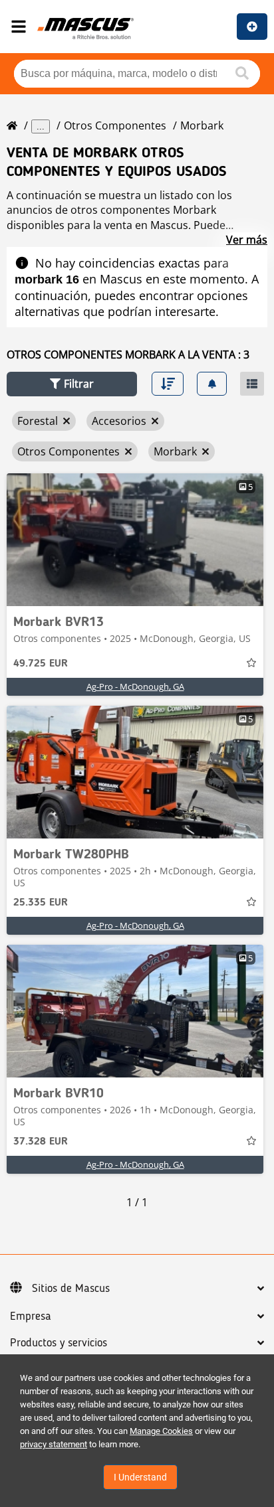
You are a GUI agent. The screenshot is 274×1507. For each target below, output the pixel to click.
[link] (135, 539)
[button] (72, 384)
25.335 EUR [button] (40, 903)
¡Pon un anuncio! (252, 26)
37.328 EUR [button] (40, 1142)
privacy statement (53, 1444)
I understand (140, 1477)
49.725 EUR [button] (40, 664)
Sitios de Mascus (71, 1289)
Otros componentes (115, 125)
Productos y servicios (58, 1343)
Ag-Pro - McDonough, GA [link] (135, 686)
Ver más (246, 239)
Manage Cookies (161, 1431)
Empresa (30, 1316)
